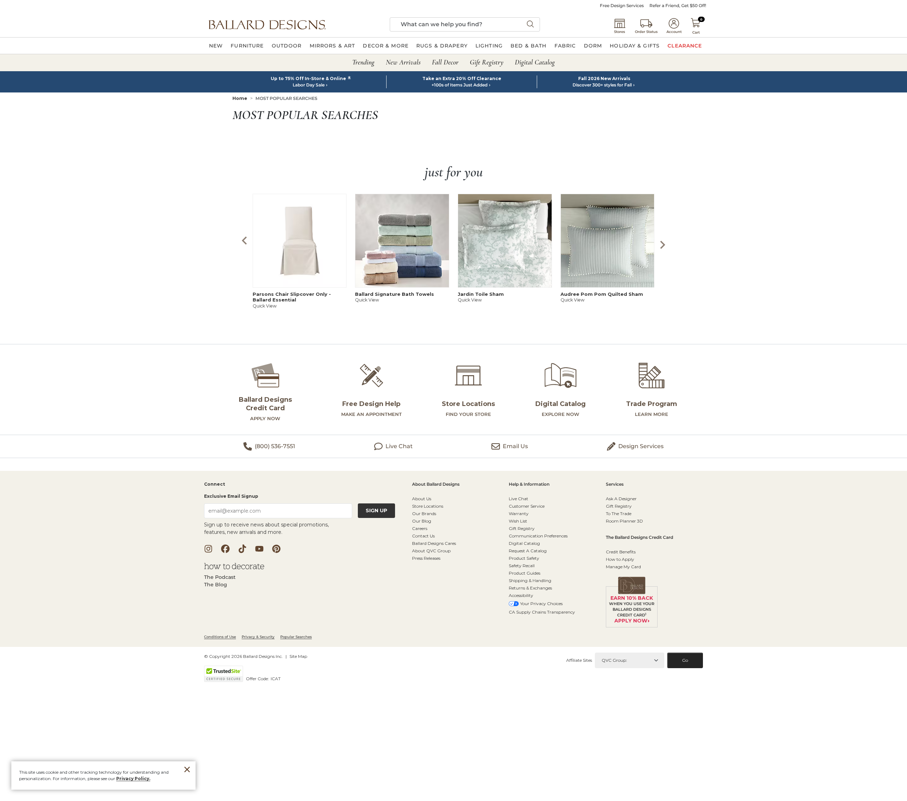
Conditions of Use (220, 636)
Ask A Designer (621, 498)
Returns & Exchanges (530, 588)
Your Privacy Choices (541, 603)
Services (615, 484)
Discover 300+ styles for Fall (602, 85)
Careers (419, 528)
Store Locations (427, 506)
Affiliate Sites (579, 660)
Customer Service (527, 506)
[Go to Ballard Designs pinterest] (276, 549)
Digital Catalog (524, 543)
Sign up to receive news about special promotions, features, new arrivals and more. (266, 528)
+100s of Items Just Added (460, 85)
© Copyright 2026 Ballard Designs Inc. (243, 656)
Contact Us (423, 535)
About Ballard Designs (436, 484)
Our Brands (424, 513)
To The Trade (618, 513)
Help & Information (529, 484)
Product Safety (524, 558)
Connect (214, 484)
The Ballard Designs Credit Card (639, 537)
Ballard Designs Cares (434, 543)
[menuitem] (216, 45)
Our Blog (421, 521)
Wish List (518, 521)
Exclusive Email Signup (231, 496)
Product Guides (524, 573)
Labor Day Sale (309, 85)
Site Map (298, 656)
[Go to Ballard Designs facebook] (225, 549)
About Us (421, 498)
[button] (267, 24)
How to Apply (620, 559)
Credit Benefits (621, 551)
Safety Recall (522, 565)
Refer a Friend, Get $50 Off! (677, 6)
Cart (696, 32)
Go (685, 660)
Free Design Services (622, 6)
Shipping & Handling (530, 580)
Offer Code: (258, 678)
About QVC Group (431, 550)
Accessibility (521, 595)
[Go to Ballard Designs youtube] (259, 549)
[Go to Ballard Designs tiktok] (242, 549)
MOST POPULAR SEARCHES (286, 98)
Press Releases (426, 558)
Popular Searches (296, 636)
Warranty (519, 513)
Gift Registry (522, 528)
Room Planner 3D (624, 521)
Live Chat (518, 498)
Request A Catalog (528, 550)
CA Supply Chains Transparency (542, 612)
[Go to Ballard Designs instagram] (208, 549)
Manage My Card (623, 566)
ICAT (276, 678)
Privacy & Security (258, 636)
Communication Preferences (538, 535)
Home (239, 98)
